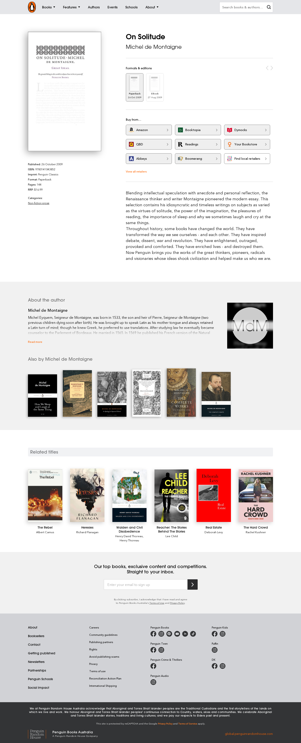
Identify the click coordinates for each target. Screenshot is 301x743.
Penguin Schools (40, 679)
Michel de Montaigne (154, 46)
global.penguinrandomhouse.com (249, 733)
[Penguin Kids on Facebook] (214, 634)
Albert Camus (45, 532)
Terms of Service (187, 723)
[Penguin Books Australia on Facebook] (153, 634)
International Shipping (103, 686)
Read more (35, 342)
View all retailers (136, 171)
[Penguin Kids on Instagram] (222, 634)
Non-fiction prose (38, 203)
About (32, 627)
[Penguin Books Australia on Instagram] (161, 634)
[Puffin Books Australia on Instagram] (214, 650)
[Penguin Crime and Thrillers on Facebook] (153, 666)
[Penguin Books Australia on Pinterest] (169, 634)
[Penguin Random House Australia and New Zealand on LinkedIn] (185, 634)
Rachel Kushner (256, 532)
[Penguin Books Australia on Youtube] (177, 634)
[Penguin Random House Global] (40, 733)
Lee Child (171, 536)
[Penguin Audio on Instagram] (153, 682)
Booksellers (36, 636)
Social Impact (38, 688)
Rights (93, 649)
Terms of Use (156, 603)
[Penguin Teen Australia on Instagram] (161, 650)
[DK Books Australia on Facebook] (214, 666)
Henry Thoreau (129, 540)
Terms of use (97, 671)
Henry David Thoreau (129, 536)
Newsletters (36, 662)
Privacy (93, 664)
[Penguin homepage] (32, 7)
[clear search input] (269, 7)
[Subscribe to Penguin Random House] (193, 584)
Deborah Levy (213, 532)
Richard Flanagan (87, 532)
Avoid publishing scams (104, 657)
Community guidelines (103, 635)
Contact (34, 645)
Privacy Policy (177, 603)
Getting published (41, 653)
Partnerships (37, 670)
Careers (94, 627)
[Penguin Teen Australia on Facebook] (153, 650)
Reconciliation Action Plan (105, 678)
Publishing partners (101, 642)
